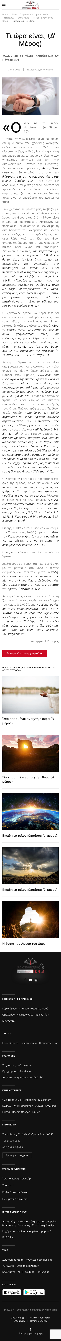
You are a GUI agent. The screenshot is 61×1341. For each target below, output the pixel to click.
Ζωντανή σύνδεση (12, 1259)
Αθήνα (39, 1105)
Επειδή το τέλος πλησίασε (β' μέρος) (30, 890)
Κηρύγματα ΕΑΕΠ (12, 1271)
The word (7, 1185)
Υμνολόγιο (8, 1265)
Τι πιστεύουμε (28, 1043)
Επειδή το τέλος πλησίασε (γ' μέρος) (29, 835)
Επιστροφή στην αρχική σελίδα (24, 653)
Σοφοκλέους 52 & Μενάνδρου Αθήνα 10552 (27, 1134)
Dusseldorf (44, 1099)
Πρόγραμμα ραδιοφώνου (16, 1071)
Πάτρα (6, 1111)
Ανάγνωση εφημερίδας (39, 1259)
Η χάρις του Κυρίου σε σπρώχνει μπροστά (26, 1231)
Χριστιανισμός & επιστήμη (17, 1178)
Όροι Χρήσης (17, 1317)
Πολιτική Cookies (38, 1321)
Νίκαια (36, 1111)
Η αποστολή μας (48, 1043)
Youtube (29, 1271)
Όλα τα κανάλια (11, 1099)
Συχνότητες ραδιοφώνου (16, 1065)
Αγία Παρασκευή (23, 1105)
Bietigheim (29, 1099)
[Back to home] (31, 4)
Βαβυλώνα (8, 1237)
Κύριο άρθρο (9, 1008)
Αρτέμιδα (50, 1105)
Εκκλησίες (43, 1271)
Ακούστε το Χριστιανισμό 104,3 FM (22, 1077)
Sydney (6, 1105)
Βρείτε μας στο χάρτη (17, 1155)
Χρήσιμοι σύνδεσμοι (14, 1169)
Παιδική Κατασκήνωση (15, 1192)
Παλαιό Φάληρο (21, 1111)
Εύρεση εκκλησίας (28, 1265)
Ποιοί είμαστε (10, 1043)
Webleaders (51, 1309)
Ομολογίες (8, 1014)
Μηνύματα (8, 1020)
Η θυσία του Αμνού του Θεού (24, 944)
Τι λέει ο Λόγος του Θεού (40, 69)
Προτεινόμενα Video (14, 1212)
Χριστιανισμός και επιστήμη (33, 1014)
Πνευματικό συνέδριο (14, 1199)
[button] (3, 4)
